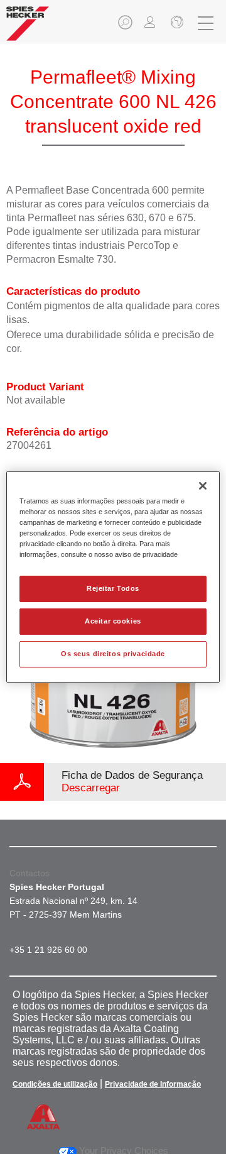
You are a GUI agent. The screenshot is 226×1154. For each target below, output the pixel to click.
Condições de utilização (55, 1084)
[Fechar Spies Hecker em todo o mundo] (175, 23)
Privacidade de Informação (153, 1084)
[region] (113, 577)
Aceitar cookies (113, 621)
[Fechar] (203, 486)
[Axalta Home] (27, 28)
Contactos (29, 873)
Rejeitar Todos (113, 588)
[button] (126, 26)
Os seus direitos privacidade (113, 653)
